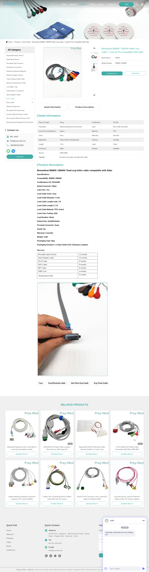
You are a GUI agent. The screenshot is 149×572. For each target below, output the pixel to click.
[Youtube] (50, 556)
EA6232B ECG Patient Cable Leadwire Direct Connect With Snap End (57, 448)
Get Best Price (112, 73)
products (82, 4)
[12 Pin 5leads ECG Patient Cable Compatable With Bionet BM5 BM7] (127, 428)
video (93, 4)
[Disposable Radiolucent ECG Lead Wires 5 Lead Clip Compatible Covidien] (22, 428)
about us (73, 4)
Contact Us (10, 550)
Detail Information (52, 107)
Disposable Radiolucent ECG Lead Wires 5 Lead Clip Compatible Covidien (22, 448)
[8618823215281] (55, 556)
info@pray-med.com (18, 141)
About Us (10, 534)
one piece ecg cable (79, 383)
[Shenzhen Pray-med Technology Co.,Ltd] (10, 4)
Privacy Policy (21, 569)
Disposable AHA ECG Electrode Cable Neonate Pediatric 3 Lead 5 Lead (92, 448)
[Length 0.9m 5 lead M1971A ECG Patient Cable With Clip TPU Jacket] (57, 477)
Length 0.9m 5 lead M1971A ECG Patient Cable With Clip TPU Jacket (57, 498)
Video (8, 542)
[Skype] (13, 151)
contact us (111, 4)
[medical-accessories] (59, 556)
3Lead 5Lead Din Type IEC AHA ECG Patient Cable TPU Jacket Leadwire (127, 498)
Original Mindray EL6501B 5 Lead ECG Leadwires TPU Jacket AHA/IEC (21, 498)
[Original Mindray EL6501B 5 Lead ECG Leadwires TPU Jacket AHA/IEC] (22, 477)
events (100, 4)
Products (17, 42)
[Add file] (105, 568)
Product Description (84, 107)
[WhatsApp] (8, 151)
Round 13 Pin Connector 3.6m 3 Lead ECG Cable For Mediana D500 (92, 498)
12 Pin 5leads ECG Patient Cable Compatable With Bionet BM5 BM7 (127, 448)
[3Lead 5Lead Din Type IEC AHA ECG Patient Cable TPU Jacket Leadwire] (127, 477)
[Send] (143, 568)
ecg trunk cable (101, 383)
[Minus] (143, 520)
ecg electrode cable (56, 383)
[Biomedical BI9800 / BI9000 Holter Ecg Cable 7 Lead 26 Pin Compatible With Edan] (62, 72)
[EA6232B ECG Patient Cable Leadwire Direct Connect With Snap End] (57, 428)
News (8, 546)
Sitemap (30, 569)
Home (64, 4)
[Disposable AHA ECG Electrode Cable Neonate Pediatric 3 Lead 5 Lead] (92, 428)
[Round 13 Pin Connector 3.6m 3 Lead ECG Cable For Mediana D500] (92, 477)
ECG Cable (26, 42)
